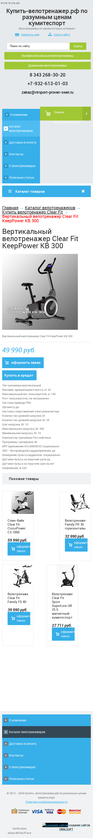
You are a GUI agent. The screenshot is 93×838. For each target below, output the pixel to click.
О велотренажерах (22, 166)
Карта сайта (62, 34)
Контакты (16, 154)
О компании (18, 115)
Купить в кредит (18, 375)
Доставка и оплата (22, 142)
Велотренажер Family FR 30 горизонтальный (75, 524)
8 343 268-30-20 (48, 75)
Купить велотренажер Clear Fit (32, 212)
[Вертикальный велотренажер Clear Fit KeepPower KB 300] (40, 329)
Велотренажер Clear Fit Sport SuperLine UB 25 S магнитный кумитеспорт (62, 605)
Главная (10, 208)
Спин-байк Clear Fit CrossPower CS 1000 (17, 526)
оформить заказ (25, 362)
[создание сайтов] (55, 825)
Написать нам (30, 34)
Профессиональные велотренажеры (47, 56)
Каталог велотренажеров (21, 128)
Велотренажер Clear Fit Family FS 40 (18, 598)
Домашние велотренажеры (47, 65)
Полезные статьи (21, 177)
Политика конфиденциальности (46, 802)
